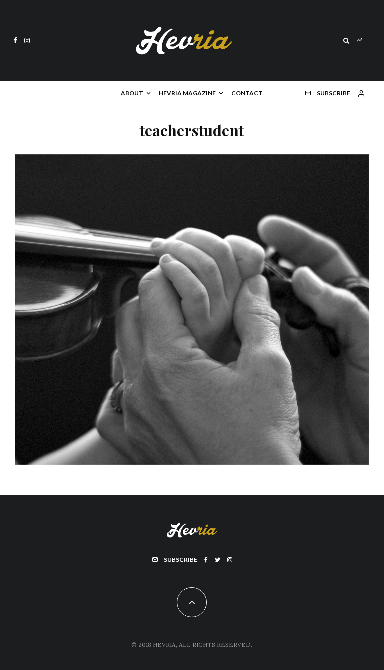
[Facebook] (15, 41)
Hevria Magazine (187, 93)
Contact (247, 93)
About (132, 93)
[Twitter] (218, 560)
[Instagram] (27, 41)
